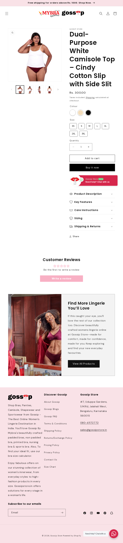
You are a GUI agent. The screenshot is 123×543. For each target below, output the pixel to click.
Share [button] (76, 236)
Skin (80, 113)
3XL (83, 133)
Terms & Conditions (55, 423)
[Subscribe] (62, 512)
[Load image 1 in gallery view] (20, 89)
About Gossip (52, 401)
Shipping (90, 97)
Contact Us (50, 459)
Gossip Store (56, 536)
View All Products (84, 363)
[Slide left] (11, 89)
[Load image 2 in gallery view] (30, 89)
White (73, 113)
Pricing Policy (51, 445)
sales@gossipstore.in (93, 430)
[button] (6, 13)
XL (105, 125)
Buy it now (92, 167)
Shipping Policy (53, 430)
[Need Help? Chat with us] (113, 533)
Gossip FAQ (50, 416)
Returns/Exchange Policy (58, 437)
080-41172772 (89, 422)
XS (73, 125)
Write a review (61, 278)
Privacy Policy (52, 452)
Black (88, 113)
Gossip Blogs (51, 409)
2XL (74, 133)
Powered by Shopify (72, 536)
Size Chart (50, 466)
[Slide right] (58, 89)
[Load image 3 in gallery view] (39, 89)
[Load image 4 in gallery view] (49, 89)
